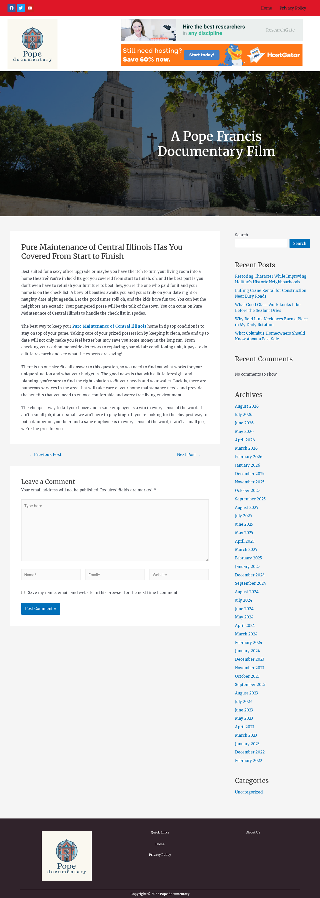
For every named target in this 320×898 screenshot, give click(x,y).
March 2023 (246, 735)
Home (266, 8)
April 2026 (245, 440)
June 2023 (244, 710)
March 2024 (246, 634)
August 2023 (246, 693)
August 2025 (246, 507)
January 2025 (247, 566)
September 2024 (250, 583)
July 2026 (243, 414)
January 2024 (247, 650)
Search (241, 235)
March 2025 (246, 549)
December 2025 (249, 473)
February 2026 (248, 456)
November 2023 (249, 667)
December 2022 (250, 752)
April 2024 (245, 625)
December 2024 (250, 575)
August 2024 (246, 591)
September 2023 (250, 684)
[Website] (179, 575)
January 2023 (247, 743)
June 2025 (244, 524)
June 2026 (244, 423)
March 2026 (246, 448)
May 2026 (244, 431)
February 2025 (248, 558)
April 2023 (244, 726)
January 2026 (247, 465)
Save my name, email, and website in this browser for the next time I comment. (103, 592)
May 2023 (244, 718)
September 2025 (250, 499)
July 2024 (243, 600)
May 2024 (244, 617)
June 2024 (244, 608)
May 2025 (244, 532)
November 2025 (249, 482)
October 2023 (247, 676)
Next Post (189, 454)
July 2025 (243, 515)
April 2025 (244, 541)
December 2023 (249, 659)
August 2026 (246, 406)
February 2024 (248, 642)
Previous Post (45, 454)
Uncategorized (249, 792)
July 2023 (243, 701)
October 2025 (247, 490)
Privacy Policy (293, 8)
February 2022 (248, 760)
